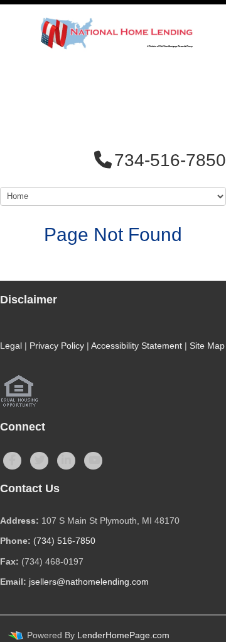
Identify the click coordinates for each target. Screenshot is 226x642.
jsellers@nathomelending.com (89, 582)
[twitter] (39, 461)
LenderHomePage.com (123, 635)
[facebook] (12, 461)
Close (190, 239)
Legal (11, 346)
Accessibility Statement (136, 346)
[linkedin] (66, 461)
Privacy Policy (57, 346)
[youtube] (93, 461)
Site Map (207, 346)
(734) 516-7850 (64, 541)
